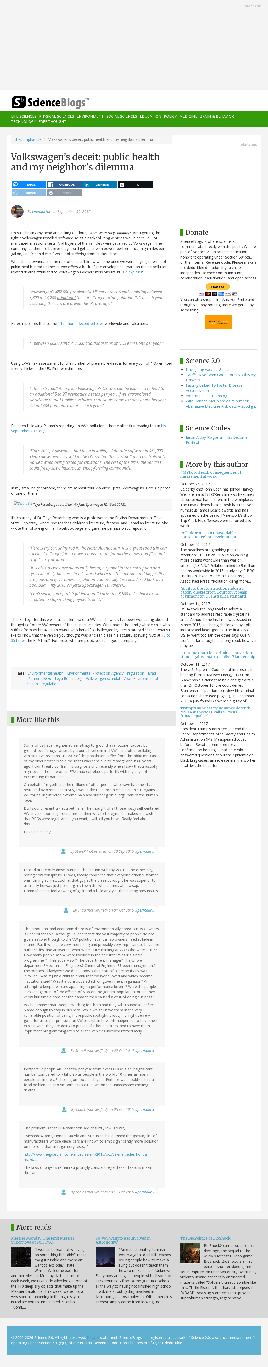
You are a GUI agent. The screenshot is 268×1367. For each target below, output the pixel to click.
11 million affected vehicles (81, 323)
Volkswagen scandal (103, 678)
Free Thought (52, 121)
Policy (170, 116)
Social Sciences (121, 116)
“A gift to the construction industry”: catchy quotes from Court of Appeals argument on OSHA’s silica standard (213, 592)
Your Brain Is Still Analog (206, 395)
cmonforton (41, 211)
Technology (23, 121)
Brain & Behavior (217, 116)
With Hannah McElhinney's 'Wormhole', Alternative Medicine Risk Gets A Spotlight (221, 404)
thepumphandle (28, 139)
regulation (135, 673)
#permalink (144, 851)
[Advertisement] (134, 45)
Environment (90, 116)
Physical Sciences (56, 116)
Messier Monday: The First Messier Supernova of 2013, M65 (42, 1240)
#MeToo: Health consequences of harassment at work (210, 474)
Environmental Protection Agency (95, 673)
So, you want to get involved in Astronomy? (123, 1240)
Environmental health (45, 673)
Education (150, 116)
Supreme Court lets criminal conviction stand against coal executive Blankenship (217, 654)
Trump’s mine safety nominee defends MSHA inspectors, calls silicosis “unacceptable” (215, 712)
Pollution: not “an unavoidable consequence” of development (208, 535)
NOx (47, 678)
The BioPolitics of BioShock (205, 1238)
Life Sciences (23, 116)
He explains (132, 272)
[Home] (52, 102)
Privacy (93, 1337)
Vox (127, 678)
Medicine (188, 116)
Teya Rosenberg (68, 678)
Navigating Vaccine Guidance (210, 369)
